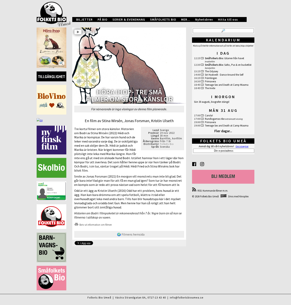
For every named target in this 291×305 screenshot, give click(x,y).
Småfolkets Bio (214, 58)
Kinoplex (244, 196)
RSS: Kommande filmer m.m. (212, 190)
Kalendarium (223, 39)
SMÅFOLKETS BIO (163, 19)
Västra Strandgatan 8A (130, 297)
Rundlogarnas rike (214, 119)
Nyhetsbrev (204, 19)
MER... (185, 19)
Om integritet (242, 146)
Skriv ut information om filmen (95, 224)
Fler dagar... (223, 131)
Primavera (210, 81)
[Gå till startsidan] (145, 11)
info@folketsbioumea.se (187, 297)
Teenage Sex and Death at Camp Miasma (226, 84)
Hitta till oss (228, 19)
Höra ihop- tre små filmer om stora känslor (129, 96)
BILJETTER (84, 19)
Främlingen (211, 78)
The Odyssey (211, 71)
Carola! (209, 115)
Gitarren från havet (234, 58)
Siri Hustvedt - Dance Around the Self (224, 74)
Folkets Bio (167, 144)
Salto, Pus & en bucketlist (237, 65)
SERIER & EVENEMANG (128, 19)
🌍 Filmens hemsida (131, 234)
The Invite (210, 88)
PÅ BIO (102, 19)
